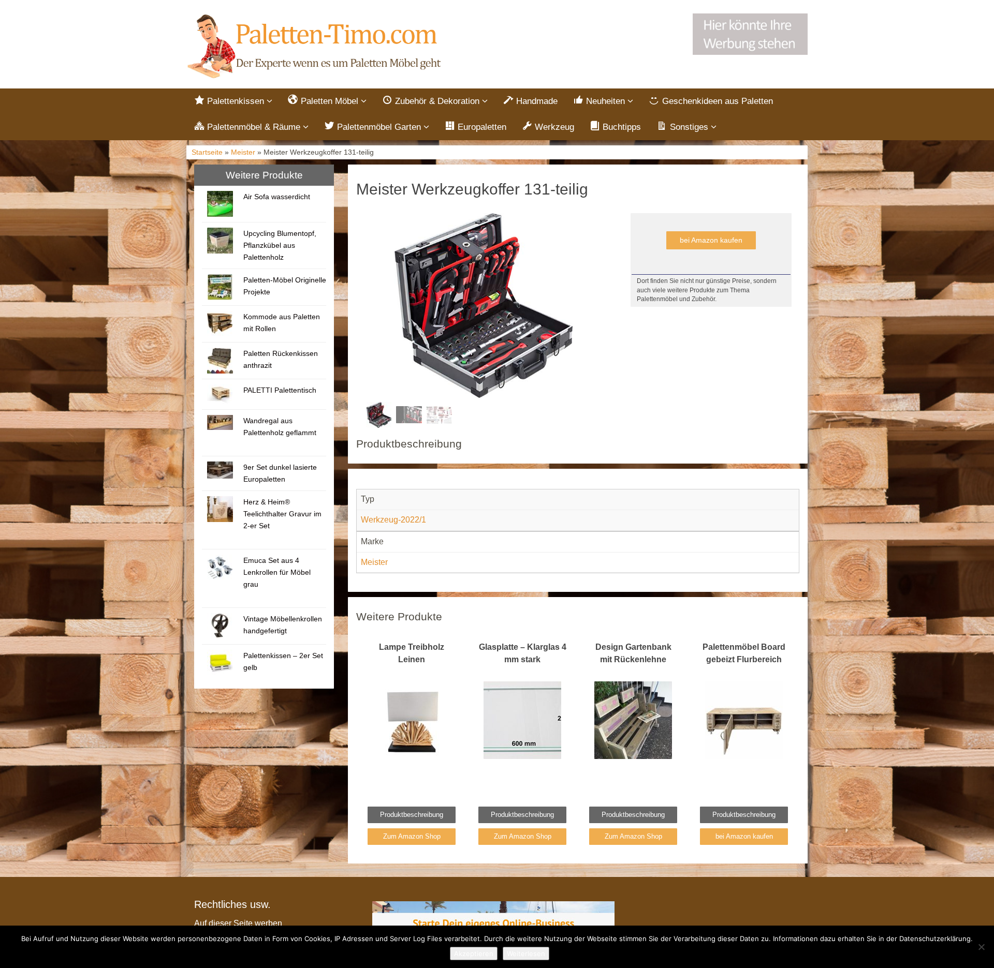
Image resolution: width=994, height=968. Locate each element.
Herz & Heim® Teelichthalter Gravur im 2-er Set (282, 514)
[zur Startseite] (315, 46)
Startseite (207, 152)
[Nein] (981, 947)
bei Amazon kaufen (711, 240)
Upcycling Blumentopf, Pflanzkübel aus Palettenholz (279, 245)
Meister (243, 152)
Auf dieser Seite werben (238, 923)
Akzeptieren (473, 953)
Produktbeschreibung (411, 814)
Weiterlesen (526, 953)
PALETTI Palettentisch (279, 390)
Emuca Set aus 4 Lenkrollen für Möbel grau (277, 572)
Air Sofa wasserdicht (276, 196)
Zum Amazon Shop (412, 836)
